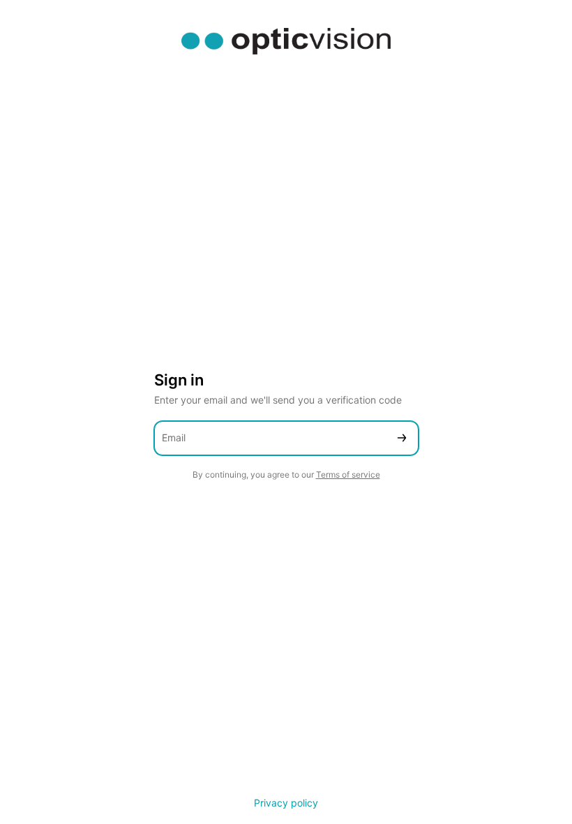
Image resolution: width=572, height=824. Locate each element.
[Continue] (402, 438)
